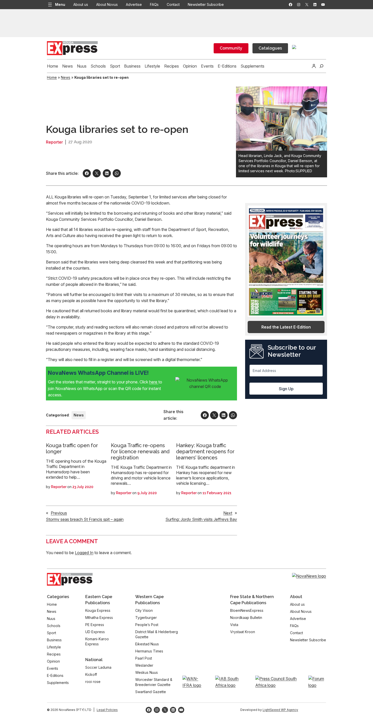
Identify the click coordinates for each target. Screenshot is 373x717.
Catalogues (270, 48)
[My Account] (314, 66)
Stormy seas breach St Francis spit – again (85, 519)
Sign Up (286, 388)
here (153, 381)
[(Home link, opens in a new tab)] (70, 579)
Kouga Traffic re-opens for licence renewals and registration (140, 451)
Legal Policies (107, 710)
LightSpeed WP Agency (280, 710)
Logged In (84, 552)
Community (231, 48)
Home (52, 77)
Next (227, 513)
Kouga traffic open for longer (72, 448)
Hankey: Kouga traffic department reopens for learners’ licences (205, 451)
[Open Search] (321, 66)
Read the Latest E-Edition (286, 327)
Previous (59, 513)
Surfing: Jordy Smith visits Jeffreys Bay (201, 519)
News (65, 77)
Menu (60, 4)
